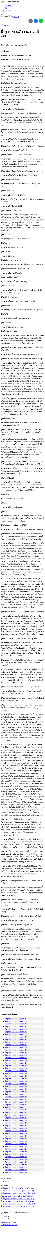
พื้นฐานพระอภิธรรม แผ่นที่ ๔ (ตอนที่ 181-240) (17, 1201)
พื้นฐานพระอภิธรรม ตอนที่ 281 (16, 1123)
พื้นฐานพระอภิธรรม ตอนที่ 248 (16, 1037)
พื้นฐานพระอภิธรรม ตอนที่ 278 (16, 1115)
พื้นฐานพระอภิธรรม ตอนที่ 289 (16, 1144)
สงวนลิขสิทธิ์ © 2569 (8, 1222)
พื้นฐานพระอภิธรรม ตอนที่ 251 (16, 1045)
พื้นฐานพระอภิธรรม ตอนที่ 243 (16, 1024)
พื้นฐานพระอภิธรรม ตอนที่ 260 (16, 1068)
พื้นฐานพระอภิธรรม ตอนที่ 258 (16, 1063)
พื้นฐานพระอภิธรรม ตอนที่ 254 (16, 1052)
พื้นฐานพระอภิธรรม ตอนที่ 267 (16, 1086)
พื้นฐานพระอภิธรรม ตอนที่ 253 (16, 1050)
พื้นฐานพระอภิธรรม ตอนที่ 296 (16, 1162)
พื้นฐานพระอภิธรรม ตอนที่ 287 (16, 1138)
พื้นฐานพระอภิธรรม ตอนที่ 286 (16, 1136)
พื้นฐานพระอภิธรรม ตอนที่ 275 (16, 1107)
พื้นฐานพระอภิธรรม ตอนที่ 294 (16, 1157)
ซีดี (6, 8)
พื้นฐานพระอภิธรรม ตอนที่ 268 (16, 1089)
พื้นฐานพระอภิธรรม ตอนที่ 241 (16, 1019)
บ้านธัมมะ (8, 6)
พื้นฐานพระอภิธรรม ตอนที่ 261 (16, 1071)
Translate (16, 17)
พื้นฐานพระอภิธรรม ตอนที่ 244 (16, 1026)
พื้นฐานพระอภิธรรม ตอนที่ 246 (16, 1032)
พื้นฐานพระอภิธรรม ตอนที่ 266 (16, 1084)
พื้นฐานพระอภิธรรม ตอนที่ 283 (16, 1128)
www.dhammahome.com (9, 1225)
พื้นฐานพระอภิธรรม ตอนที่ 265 (16, 1081)
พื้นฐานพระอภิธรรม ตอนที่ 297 (16, 1164)
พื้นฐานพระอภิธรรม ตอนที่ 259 (16, 1065)
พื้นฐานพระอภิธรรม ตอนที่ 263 (16, 1076)
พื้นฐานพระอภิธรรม (12, 11)
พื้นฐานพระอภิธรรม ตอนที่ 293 (16, 1154)
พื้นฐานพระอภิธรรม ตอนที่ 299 (16, 1170)
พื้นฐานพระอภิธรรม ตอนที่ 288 (16, 1141)
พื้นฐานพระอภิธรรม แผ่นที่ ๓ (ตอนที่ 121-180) (17, 1206)
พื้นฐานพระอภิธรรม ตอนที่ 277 (16, 1112)
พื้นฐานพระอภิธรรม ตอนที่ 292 (16, 1151)
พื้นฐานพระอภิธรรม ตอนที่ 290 (16, 1146)
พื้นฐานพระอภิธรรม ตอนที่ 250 (16, 1042)
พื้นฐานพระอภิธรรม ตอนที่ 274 (16, 1105)
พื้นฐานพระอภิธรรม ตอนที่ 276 (16, 1110)
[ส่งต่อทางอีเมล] (30, 21)
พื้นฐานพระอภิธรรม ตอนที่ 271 (16, 1097)
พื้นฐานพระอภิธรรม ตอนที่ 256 (16, 1058)
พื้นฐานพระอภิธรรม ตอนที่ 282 (16, 1125)
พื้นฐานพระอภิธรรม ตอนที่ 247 (16, 1034)
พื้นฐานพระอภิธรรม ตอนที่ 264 (16, 1078)
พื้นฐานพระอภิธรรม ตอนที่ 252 (16, 1047)
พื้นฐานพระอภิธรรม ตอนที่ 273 (16, 1102)
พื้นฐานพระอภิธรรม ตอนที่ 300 (16, 1172)
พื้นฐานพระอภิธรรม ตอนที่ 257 (16, 1060)
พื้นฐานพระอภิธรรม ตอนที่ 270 (16, 1094)
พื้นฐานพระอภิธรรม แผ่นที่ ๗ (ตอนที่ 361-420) (17, 1191)
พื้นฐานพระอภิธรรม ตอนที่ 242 (16, 1021)
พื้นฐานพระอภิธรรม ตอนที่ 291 (16, 1149)
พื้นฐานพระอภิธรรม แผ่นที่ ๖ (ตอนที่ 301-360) (17, 1196)
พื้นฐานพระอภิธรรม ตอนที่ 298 (16, 1167)
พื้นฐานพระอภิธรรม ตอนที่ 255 (16, 1055)
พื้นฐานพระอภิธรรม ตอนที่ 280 (16, 1120)
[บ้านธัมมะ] (10, 2)
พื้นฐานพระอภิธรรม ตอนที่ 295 (16, 1159)
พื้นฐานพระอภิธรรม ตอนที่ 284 (16, 1131)
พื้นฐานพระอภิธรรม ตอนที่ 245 (16, 1029)
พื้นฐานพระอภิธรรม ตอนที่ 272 (16, 1099)
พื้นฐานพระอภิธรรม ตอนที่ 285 (16, 1133)
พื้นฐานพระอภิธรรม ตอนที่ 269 (16, 1092)
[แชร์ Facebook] (36, 21)
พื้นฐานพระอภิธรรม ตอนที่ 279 (16, 1118)
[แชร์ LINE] (41, 21)
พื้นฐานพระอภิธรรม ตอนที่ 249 (16, 1039)
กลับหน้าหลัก (5, 25)
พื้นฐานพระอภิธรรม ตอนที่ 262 (16, 1073)
